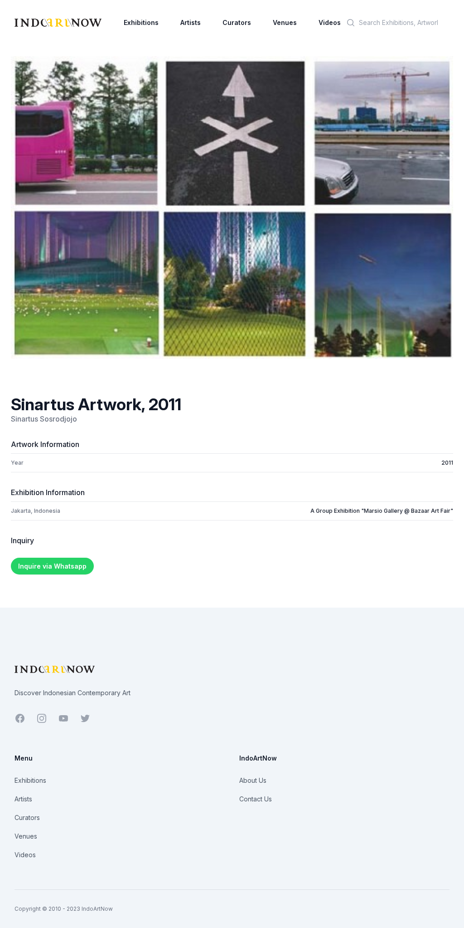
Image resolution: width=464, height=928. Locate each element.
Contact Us (255, 799)
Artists (190, 22)
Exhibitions (141, 22)
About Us (252, 780)
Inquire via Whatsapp (52, 566)
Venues (285, 22)
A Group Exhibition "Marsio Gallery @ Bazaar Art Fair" (381, 510)
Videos (330, 22)
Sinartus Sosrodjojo (44, 418)
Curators (236, 22)
